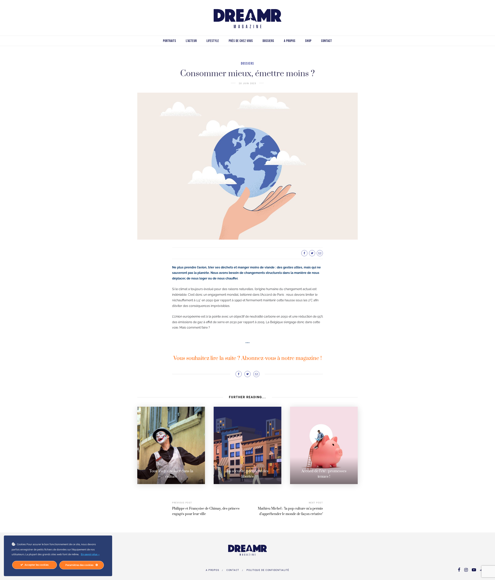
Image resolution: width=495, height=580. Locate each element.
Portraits (169, 41)
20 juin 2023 (247, 83)
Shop (308, 41)
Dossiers (268, 41)
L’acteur (191, 41)
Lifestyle (213, 41)
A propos (289, 41)
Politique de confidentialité (268, 570)
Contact (326, 41)
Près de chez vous (241, 41)
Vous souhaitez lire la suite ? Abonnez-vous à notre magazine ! (247, 358)
